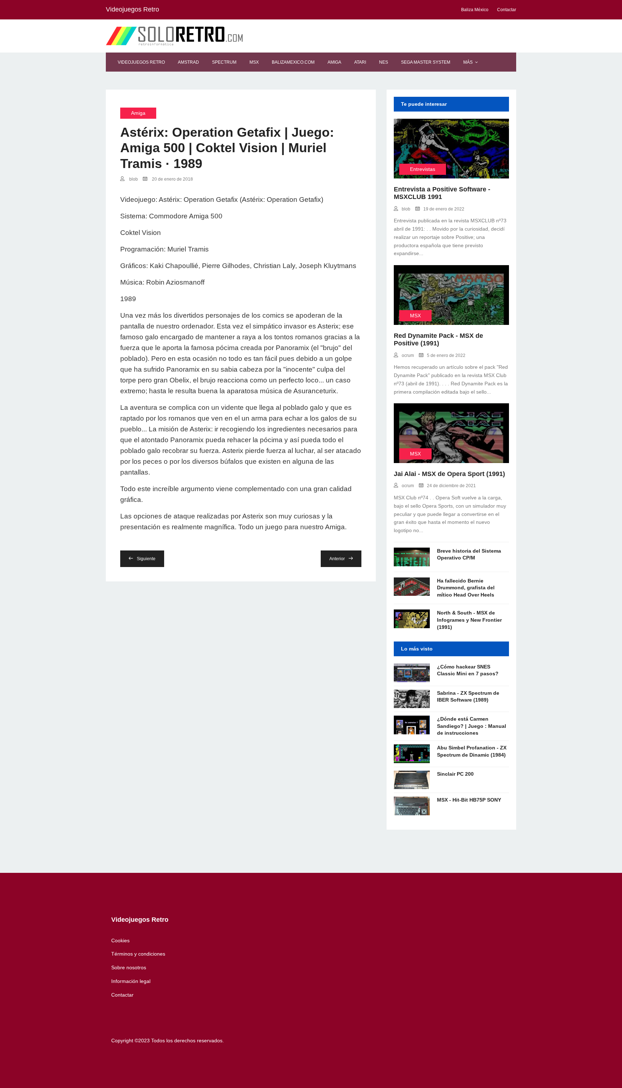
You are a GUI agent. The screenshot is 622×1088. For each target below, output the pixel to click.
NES (383, 62)
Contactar (122, 995)
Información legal (130, 981)
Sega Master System (425, 62)
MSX (254, 62)
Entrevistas (422, 169)
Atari (360, 62)
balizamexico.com (293, 62)
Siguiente (146, 558)
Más (468, 62)
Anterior (337, 558)
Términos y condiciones (138, 954)
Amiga (334, 62)
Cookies (120, 940)
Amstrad (188, 62)
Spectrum (224, 62)
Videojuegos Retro (141, 62)
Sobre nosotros (128, 967)
